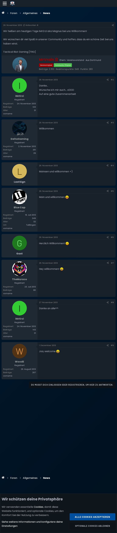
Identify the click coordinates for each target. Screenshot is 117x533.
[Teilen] (113, 25)
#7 (112, 263)
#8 (112, 302)
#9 (112, 345)
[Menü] (5, 3)
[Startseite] (3, 12)
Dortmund (95, 60)
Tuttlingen (31, 224)
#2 (112, 79)
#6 (112, 237)
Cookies (38, 507)
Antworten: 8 (32, 25)
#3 (112, 122)
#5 (112, 191)
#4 (112, 165)
